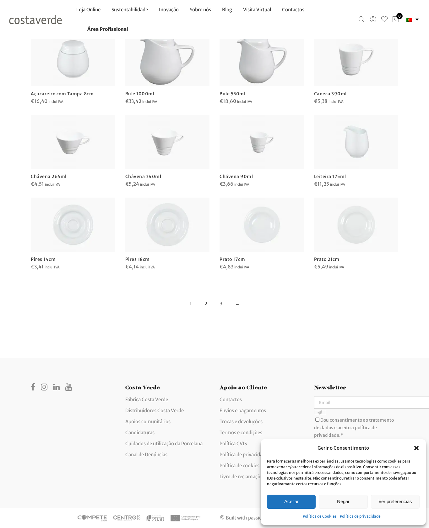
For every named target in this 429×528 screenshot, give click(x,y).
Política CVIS (233, 444)
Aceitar (291, 501)
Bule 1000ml (140, 94)
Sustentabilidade (129, 10)
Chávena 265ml (49, 176)
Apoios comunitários (148, 421)
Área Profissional (107, 29)
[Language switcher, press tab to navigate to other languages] (412, 20)
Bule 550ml (232, 94)
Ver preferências (395, 501)
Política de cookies (239, 466)
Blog (227, 10)
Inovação (169, 10)
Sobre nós (200, 10)
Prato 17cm (232, 259)
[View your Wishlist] (384, 19)
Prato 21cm (326, 259)
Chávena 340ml (143, 176)
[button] (416, 448)
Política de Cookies (320, 516)
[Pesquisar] (361, 19)
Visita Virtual (257, 10)
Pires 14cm (43, 259)
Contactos (293, 10)
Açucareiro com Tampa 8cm (62, 94)
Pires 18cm (137, 259)
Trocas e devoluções (241, 421)
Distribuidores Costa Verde (154, 410)
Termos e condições (241, 432)
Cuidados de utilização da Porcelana (164, 444)
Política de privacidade (360, 516)
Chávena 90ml (236, 176)
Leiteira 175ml (330, 176)
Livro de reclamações (242, 477)
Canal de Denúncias (146, 455)
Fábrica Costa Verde (146, 399)
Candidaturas (140, 432)
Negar (343, 501)
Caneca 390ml (330, 94)
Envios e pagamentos (243, 410)
